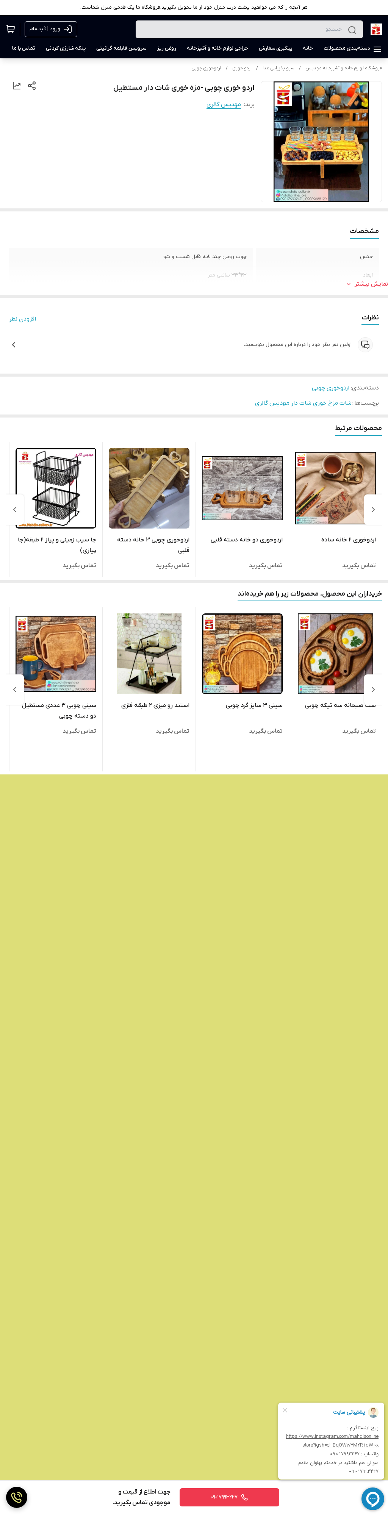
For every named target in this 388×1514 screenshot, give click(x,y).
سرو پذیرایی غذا (278, 68)
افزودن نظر (22, 319)
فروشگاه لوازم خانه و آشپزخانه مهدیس (343, 68)
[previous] (373, 509)
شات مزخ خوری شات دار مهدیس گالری (303, 403)
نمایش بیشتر (371, 284)
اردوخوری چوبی (206, 68)
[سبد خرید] (10, 29)
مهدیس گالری (224, 104)
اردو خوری (242, 68)
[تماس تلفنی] (16, 1497)
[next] (15, 509)
